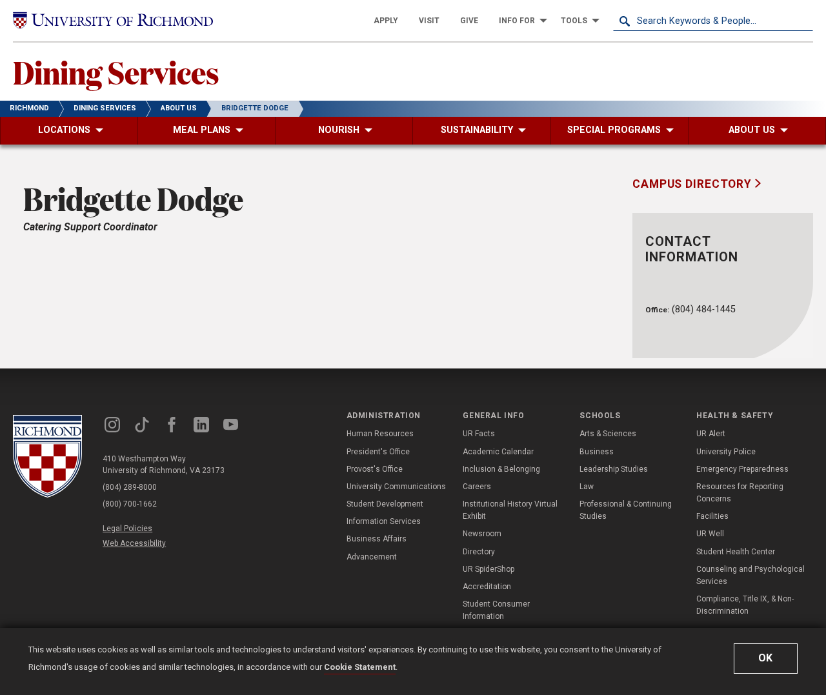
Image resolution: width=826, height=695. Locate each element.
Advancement (372, 556)
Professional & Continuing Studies (625, 510)
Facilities (712, 516)
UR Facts (479, 433)
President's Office (378, 451)
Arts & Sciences (607, 433)
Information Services (384, 521)
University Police (726, 451)
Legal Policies (127, 528)
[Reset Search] (803, 20)
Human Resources (380, 433)
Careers (477, 486)
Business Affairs (377, 538)
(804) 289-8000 (130, 487)
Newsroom (482, 533)
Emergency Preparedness (742, 469)
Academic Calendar (498, 451)
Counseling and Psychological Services (750, 575)
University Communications (396, 486)
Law (586, 486)
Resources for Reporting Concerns (739, 492)
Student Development (385, 504)
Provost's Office (375, 469)
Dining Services (116, 71)
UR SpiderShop (488, 569)
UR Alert (710, 433)
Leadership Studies (613, 469)
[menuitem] (385, 21)
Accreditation (487, 586)
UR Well (710, 533)
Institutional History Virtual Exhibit (510, 510)
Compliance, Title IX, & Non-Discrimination (745, 605)
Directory (479, 551)
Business (596, 451)
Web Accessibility (134, 543)
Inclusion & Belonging (501, 469)
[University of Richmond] (113, 20)
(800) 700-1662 (130, 504)
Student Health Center (735, 551)
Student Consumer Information (496, 610)
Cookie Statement (360, 667)
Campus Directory (693, 183)
